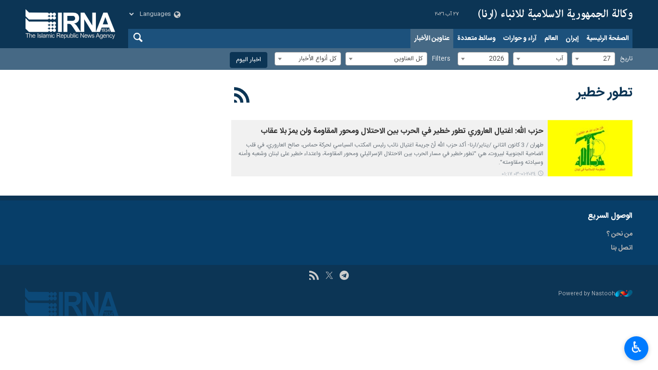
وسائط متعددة (476, 38)
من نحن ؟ (619, 234)
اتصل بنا (621, 248)
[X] (329, 276)
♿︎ (637, 347)
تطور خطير (604, 93)
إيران (572, 38)
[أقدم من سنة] (590, 148)
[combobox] (593, 59)
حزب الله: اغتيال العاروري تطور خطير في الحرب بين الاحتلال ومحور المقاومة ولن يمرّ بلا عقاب (402, 131)
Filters (441, 59)
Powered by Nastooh (586, 294)
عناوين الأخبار (431, 38)
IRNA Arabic (555, 14)
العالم (551, 38)
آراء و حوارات (520, 38)
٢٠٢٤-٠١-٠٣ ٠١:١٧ (518, 174)
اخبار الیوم (248, 60)
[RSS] (242, 96)
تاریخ (626, 59)
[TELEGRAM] (344, 276)
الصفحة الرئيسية (607, 38)
